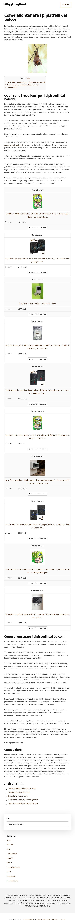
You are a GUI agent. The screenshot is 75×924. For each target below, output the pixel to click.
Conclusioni (11, 87)
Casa (8, 849)
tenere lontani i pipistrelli (13, 145)
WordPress (55, 919)
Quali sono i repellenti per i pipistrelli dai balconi (25, 82)
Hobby (9, 863)
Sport (9, 872)
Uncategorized (12, 881)
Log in (63, 919)
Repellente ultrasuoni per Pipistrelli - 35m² (37, 304)
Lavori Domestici (13, 867)
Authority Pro (29, 919)
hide (28, 78)
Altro (8, 840)
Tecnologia (11, 876)
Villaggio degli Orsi (15, 4)
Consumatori (12, 854)
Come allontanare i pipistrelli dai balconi (22, 85)
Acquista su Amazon (38, 227)
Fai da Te (10, 858)
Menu (67, 5)
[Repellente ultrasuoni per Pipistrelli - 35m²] (37, 298)
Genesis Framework (43, 919)
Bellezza (10, 845)
